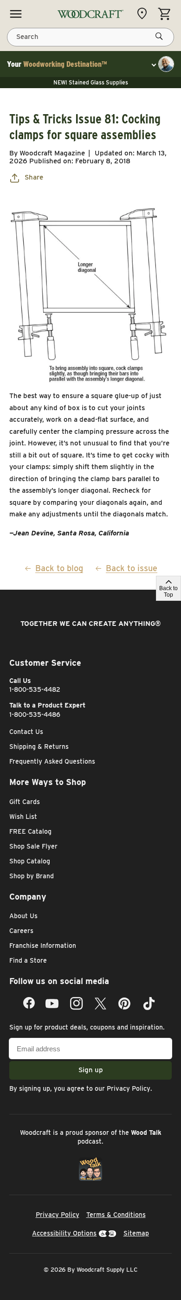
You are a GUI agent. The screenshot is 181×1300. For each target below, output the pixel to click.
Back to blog (59, 568)
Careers (21, 930)
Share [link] (34, 177)
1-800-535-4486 (34, 714)
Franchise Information (42, 945)
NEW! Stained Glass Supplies (90, 82)
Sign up (90, 1070)
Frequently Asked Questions (52, 761)
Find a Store (28, 960)
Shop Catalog (29, 861)
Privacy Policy (128, 1088)
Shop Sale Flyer (33, 846)
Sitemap (136, 1233)
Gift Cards (24, 801)
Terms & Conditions (116, 1214)
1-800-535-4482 (34, 689)
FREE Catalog (30, 831)
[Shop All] (16, 14)
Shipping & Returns (39, 746)
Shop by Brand (31, 876)
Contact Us (26, 731)
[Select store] (144, 13)
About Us (23, 916)
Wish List (23, 816)
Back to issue (131, 568)
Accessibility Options (64, 1233)
